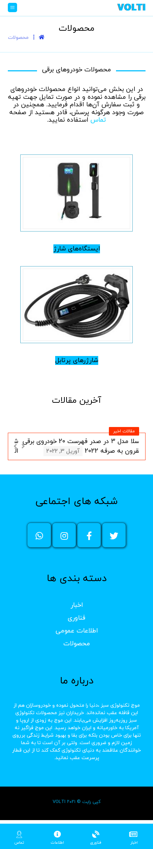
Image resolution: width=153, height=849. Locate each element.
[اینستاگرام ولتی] (64, 535)
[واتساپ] (39, 535)
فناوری (76, 618)
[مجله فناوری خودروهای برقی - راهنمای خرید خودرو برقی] (131, 7)
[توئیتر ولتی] (114, 535)
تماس (98, 120)
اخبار (76, 605)
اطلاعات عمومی (77, 630)
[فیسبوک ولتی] (89, 535)
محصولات (76, 643)
